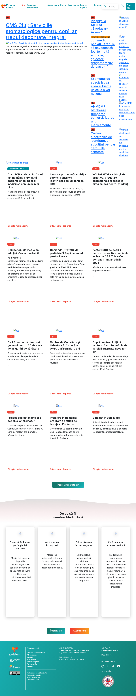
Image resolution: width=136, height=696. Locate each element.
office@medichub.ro (109, 650)
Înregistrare (56, 630)
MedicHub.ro (106, 655)
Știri (24, 5)
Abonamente (53, 5)
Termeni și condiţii (34, 675)
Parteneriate (32, 664)
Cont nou (129, 6)
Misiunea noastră (10, 6)
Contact (97, 5)
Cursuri (63, 5)
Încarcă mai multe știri (68, 484)
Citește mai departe (18, 226)
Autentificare (79, 630)
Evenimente (73, 5)
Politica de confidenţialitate (37, 673)
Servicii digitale (83, 6)
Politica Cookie (33, 680)
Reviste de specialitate (32, 6)
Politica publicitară (34, 677)
